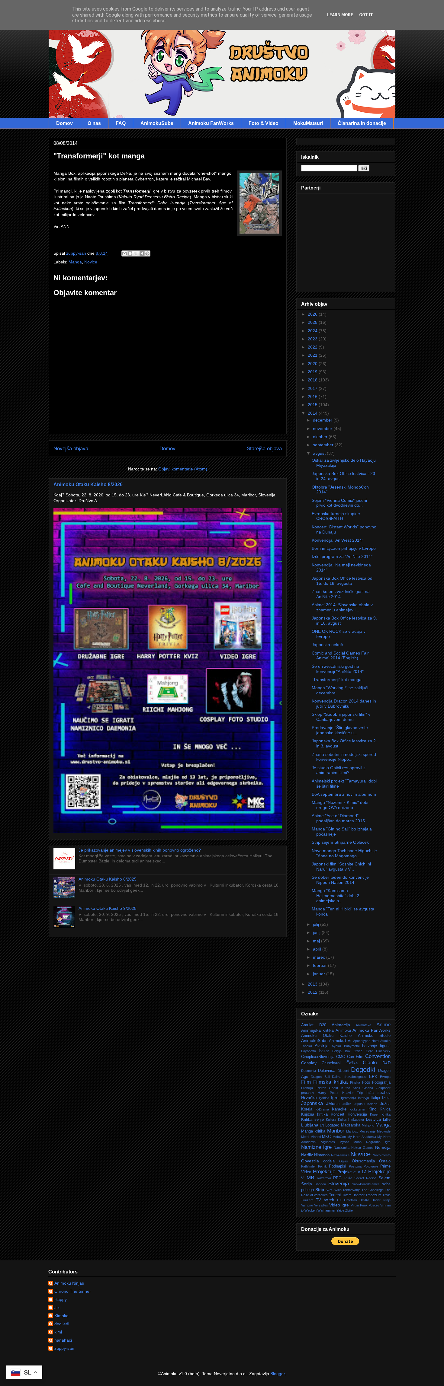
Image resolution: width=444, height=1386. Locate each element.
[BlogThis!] (130, 253)
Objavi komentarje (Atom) (182, 469)
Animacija (341, 1024)
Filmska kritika (330, 1082)
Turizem (307, 1200)
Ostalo (385, 1161)
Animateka (363, 1025)
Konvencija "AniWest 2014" (337, 540)
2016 (313, 396)
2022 (313, 347)
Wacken (310, 1210)
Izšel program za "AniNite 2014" (342, 556)
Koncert (337, 1114)
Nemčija (383, 1147)
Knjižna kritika (314, 1114)
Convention (378, 1056)
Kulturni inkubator (351, 1119)
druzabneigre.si (355, 1077)
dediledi (61, 1323)
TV (318, 1200)
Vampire (307, 1205)
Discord (343, 1070)
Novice (90, 262)
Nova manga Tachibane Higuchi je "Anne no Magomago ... (344, 853)
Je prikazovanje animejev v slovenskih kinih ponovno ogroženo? (140, 850)
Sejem (384, 1177)
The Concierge (373, 1190)
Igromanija (348, 1098)
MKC (326, 1137)
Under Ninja (381, 1200)
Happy (60, 1299)
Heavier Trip (352, 1092)
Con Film (355, 1057)
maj (317, 940)
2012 (313, 992)
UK (339, 1200)
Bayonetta (308, 1051)
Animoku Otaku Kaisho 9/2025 (108, 908)
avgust (320, 453)
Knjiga (385, 1109)
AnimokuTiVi (340, 1041)
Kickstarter (357, 1109)
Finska (355, 1082)
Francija (307, 1088)
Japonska (312, 1103)
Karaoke (339, 1109)
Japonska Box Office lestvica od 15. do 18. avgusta (342, 581)
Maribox (352, 1131)
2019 (313, 371)
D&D (386, 1063)
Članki (370, 1063)
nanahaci (63, 1340)
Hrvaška (309, 1097)
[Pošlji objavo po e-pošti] (124, 253)
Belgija (337, 1051)
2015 (313, 404)
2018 (313, 380)
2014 (313, 413)
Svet (329, 1190)
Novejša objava (70, 448)
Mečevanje (367, 1131)
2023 (313, 338)
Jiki (57, 1307)
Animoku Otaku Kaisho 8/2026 (88, 484)
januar (319, 973)
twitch (329, 1200)
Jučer (347, 1104)
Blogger (277, 1373)
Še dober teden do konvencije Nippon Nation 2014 (340, 880)
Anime (383, 1025)
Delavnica (326, 1071)
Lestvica (373, 1119)
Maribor (335, 1131)
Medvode (384, 1131)
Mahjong (368, 1125)
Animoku (343, 1030)
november (323, 428)
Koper (374, 1114)
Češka (352, 1063)
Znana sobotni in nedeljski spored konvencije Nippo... (344, 757)
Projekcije (324, 1171)
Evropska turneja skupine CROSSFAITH (336, 516)
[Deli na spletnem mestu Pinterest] (147, 253)
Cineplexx (383, 1051)
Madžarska (350, 1125)
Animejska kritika (317, 1030)
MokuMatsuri (308, 123)
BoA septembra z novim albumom (344, 794)
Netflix (307, 1154)
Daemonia (308, 1070)
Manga (75, 262)
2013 (313, 984)
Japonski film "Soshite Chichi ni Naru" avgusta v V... (341, 866)
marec (319, 957)
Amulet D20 (313, 1025)
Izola (386, 1098)
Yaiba (340, 1210)
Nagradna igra (378, 1142)
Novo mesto (382, 1155)
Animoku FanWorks (211, 123)
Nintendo (322, 1155)
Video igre (339, 1205)
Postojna (355, 1166)
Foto (366, 1082)
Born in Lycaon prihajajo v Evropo (344, 548)
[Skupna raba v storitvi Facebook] (142, 253)
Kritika (386, 1114)
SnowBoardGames (366, 1184)
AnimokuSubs (156, 123)
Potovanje (371, 1166)
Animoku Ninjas (69, 1283)
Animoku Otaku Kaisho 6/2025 (108, 879)
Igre (335, 1097)
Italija (375, 1098)
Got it (366, 14)
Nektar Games (362, 1147)
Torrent (335, 1195)
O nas (94, 123)
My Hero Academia (361, 1137)
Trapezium (373, 1195)
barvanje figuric (376, 1046)
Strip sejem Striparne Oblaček (340, 842)
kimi (58, 1332)
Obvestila (310, 1160)
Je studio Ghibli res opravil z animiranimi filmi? (338, 770)
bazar (324, 1051)
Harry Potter (328, 1092)
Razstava (324, 1178)
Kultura (331, 1119)
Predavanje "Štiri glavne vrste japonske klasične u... (340, 730)
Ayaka (336, 1046)
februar (320, 965)
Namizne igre (316, 1147)
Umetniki (350, 1200)
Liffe (387, 1119)
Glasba (367, 1088)
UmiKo (364, 1200)
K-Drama (322, 1109)
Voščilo (374, 1205)
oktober (321, 436)
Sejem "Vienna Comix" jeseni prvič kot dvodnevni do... (339, 503)
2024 (313, 330)
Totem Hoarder (353, 1195)
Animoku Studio (374, 1036)
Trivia (386, 1195)
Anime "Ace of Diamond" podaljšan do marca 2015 (338, 818)
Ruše (348, 1178)
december (323, 420)
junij (317, 932)
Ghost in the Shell (344, 1088)
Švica (337, 1190)
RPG (337, 1178)
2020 (313, 363)
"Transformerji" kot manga (337, 679)
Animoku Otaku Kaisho (326, 1036)
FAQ (121, 123)
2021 (313, 355)
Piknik (322, 1166)
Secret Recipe (365, 1178)
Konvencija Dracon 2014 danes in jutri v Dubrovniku (344, 704)
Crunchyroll (331, 1063)
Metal (305, 1137)
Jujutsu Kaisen (365, 1104)
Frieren (321, 1088)
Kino (372, 1109)
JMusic (332, 1103)
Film (306, 1082)
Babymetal (351, 1046)
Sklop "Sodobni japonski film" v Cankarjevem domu (341, 717)
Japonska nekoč (327, 644)
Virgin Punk (359, 1205)
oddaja (329, 1161)
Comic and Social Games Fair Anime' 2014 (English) (340, 656)
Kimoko (61, 1315)
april (317, 949)
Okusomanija (363, 1161)
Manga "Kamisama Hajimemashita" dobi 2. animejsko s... (336, 895)
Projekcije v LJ (351, 1171)
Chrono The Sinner (72, 1291)
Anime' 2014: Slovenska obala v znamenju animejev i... (342, 607)
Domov (64, 123)
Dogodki (363, 1069)
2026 (313, 314)
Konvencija (357, 1114)
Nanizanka (341, 1147)
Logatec (332, 1125)
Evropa (385, 1077)
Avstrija (322, 1045)
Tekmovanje (351, 1190)
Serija (306, 1183)
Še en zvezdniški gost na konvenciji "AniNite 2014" (338, 669)
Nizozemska (340, 1155)
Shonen (320, 1184)
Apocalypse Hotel (366, 1041)
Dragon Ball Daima (326, 1077)
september (324, 444)
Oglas (343, 1161)
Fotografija (381, 1082)
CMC (340, 1057)
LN (322, 1125)
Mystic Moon (350, 1142)
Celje (369, 1051)
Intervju (363, 1098)
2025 (313, 322)
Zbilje (349, 1210)
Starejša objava (264, 448)
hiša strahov (378, 1093)
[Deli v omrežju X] (136, 253)
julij (316, 924)
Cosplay (309, 1062)
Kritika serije (312, 1119)
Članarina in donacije (362, 123)
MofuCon (339, 1137)
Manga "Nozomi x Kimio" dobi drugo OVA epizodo (340, 805)
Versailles (321, 1205)
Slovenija (338, 1184)
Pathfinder (308, 1166)
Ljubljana (309, 1125)
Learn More (340, 14)
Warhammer (326, 1210)
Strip (319, 1189)
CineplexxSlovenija (317, 1057)
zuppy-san (64, 1348)
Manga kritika (313, 1131)
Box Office (354, 1051)
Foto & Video (263, 123)
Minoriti (315, 1137)
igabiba (324, 1098)
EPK (373, 1076)
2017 (313, 388)
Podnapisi (337, 1166)
